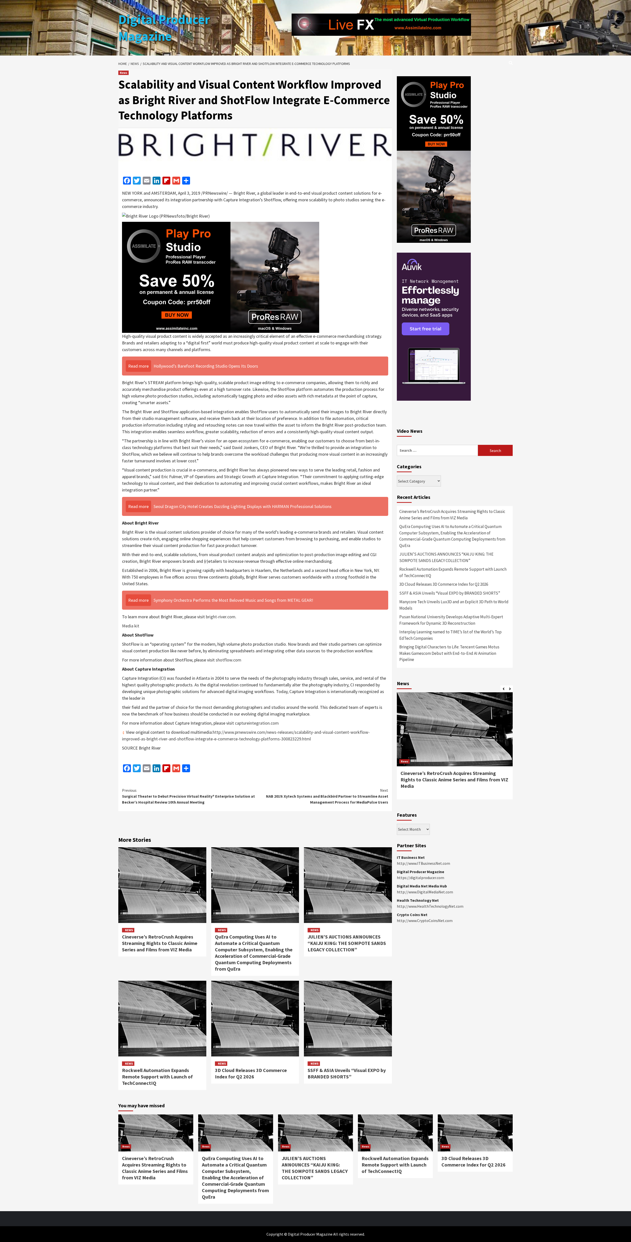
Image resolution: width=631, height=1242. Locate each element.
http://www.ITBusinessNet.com (423, 863)
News (123, 73)
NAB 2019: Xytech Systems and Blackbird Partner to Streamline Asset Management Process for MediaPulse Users (327, 796)
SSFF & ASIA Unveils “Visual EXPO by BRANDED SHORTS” (347, 1073)
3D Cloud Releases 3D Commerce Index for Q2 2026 (251, 1073)
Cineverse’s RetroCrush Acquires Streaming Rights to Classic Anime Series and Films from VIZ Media (159, 943)
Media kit (130, 626)
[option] (454, 748)
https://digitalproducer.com (420, 877)
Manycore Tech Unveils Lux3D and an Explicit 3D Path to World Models (453, 605)
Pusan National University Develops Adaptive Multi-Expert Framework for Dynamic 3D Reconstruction (451, 620)
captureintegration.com (257, 723)
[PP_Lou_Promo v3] (220, 277)
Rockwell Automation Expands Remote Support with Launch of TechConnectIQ (157, 1076)
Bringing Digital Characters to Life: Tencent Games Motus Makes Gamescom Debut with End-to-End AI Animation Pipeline (449, 653)
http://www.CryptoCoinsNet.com (425, 920)
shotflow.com (228, 660)
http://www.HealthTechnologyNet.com (430, 906)
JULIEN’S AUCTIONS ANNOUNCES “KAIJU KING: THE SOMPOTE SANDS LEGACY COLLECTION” (347, 943)
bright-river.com (220, 617)
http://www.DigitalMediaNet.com (425, 891)
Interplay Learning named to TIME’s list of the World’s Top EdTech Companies (450, 635)
